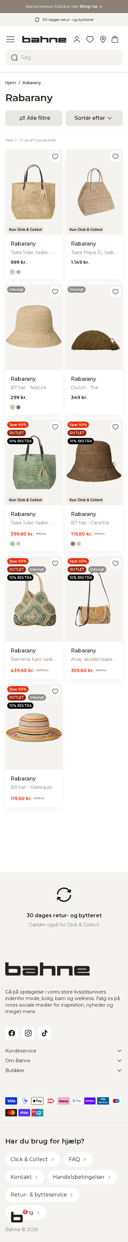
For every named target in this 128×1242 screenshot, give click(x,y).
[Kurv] (115, 39)
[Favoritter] (89, 39)
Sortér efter (90, 118)
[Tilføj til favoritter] (55, 156)
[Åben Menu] (10, 39)
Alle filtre (38, 118)
